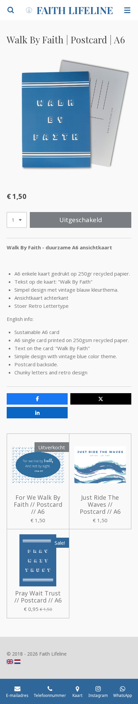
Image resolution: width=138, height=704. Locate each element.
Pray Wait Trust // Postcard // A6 (38, 597)
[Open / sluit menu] (127, 10)
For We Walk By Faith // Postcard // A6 (38, 504)
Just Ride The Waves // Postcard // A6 (100, 504)
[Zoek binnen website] (10, 10)
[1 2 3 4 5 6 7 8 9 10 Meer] (17, 220)
